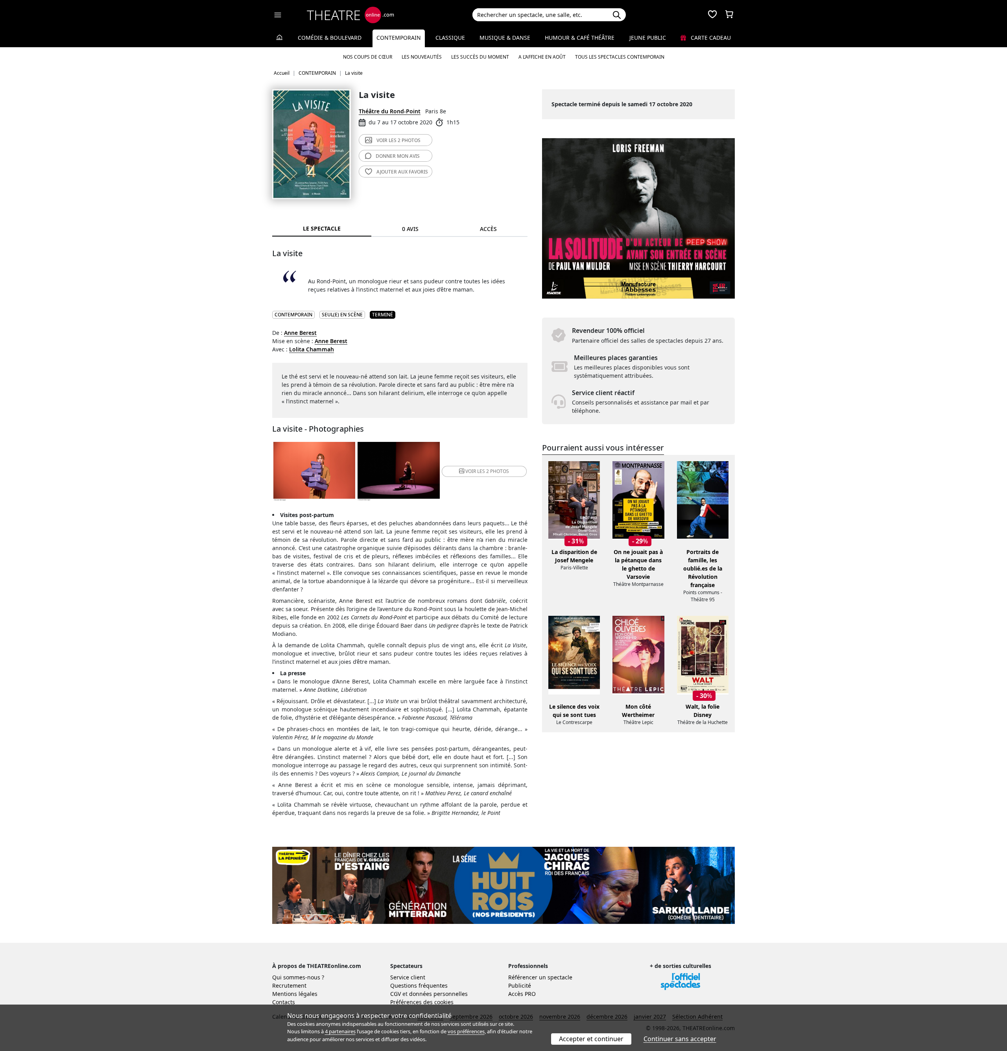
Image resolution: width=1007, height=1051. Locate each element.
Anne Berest (300, 332)
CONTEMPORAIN (293, 314)
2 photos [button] (487, 471)
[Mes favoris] (712, 15)
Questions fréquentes (419, 985)
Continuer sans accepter (680, 1038)
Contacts (283, 1002)
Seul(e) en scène (342, 314)
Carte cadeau (710, 37)
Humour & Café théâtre (579, 37)
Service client (407, 977)
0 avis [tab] (410, 229)
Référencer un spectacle (540, 977)
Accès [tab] (488, 229)
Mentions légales (294, 993)
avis (398, 156)
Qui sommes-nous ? (298, 977)
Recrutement (289, 985)
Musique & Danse (505, 37)
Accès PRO (522, 993)
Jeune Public (647, 37)
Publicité (519, 985)
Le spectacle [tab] (322, 228)
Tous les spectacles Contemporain (619, 57)
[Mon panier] (729, 15)
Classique (450, 37)
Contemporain (398, 37)
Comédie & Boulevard (329, 37)
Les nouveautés (422, 57)
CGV (395, 993)
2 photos (398, 140)
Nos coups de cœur (367, 57)
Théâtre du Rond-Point (390, 111)
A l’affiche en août (542, 57)
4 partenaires (340, 1031)
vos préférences (466, 1031)
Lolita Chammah (311, 349)
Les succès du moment (480, 57)
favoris (402, 171)
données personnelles (438, 993)
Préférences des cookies (422, 1002)
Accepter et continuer (591, 1038)
